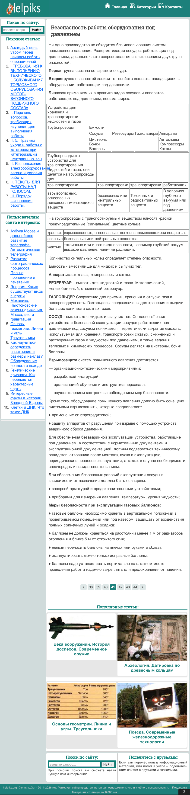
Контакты (174, 7)
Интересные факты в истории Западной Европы (26, 398)
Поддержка (179, 787)
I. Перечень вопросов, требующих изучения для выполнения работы (22, 124)
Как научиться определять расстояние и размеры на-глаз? (26, 349)
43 (128, 587)
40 (106, 587)
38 (91, 587)
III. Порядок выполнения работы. (21, 201)
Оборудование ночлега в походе (26, 363)
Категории (146, 7)
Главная (119, 7)
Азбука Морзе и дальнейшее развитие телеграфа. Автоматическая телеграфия (25, 242)
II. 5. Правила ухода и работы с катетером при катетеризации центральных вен (26, 149)
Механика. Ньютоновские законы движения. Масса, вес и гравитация (26, 309)
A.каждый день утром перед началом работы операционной (25, 54)
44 (135, 587)
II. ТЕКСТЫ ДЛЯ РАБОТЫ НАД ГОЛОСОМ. (25, 187)
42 (120, 587)
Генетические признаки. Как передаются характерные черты (22, 379)
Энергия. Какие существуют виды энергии (27, 291)
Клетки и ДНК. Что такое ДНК (27, 409)
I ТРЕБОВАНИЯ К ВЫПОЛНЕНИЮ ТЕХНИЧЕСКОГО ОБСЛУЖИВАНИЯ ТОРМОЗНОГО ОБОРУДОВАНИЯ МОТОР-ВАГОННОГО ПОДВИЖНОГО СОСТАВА (26, 87)
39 (98, 587)
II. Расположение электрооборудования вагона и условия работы (30, 170)
